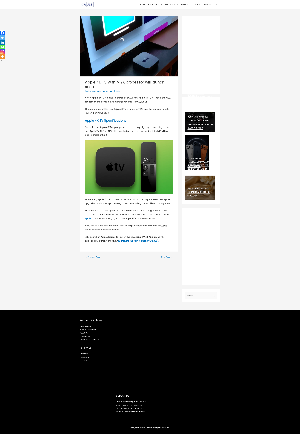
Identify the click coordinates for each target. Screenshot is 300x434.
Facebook (84, 354)
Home (142, 4)
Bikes (206, 4)
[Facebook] (2, 33)
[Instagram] (2, 51)
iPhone (98, 91)
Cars (196, 4)
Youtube (83, 360)
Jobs (216, 4)
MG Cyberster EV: (196, 105)
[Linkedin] (2, 42)
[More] (2, 56)
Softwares (170, 4)
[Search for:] (201, 295)
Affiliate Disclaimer (88, 329)
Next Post (166, 257)
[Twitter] (2, 37)
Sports (184, 4)
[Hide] (1, 61)
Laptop (105, 91)
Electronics (153, 4)
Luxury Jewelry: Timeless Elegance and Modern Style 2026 (200, 192)
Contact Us (85, 336)
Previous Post (93, 257)
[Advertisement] (201, 55)
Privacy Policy (85, 326)
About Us (84, 333)
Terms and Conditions (89, 339)
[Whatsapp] (2, 47)
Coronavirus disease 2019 (200, 102)
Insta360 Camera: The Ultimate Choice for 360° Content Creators (200, 165)
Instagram (84, 357)
